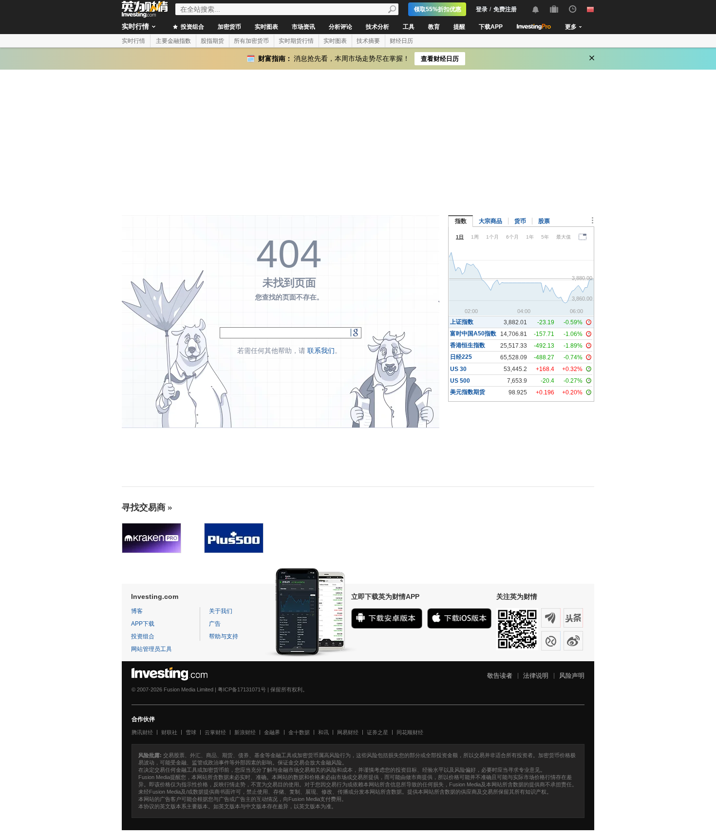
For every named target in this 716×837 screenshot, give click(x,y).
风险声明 (571, 675)
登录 (482, 9)
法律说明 (535, 675)
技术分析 (377, 26)
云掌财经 (215, 732)
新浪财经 (245, 732)
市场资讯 (303, 26)
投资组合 (191, 26)
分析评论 (340, 26)
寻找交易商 (144, 507)
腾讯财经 (142, 732)
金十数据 (299, 732)
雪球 (191, 732)
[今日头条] (573, 618)
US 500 (460, 380)
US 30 (458, 369)
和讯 (323, 732)
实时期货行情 (296, 40)
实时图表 (266, 26)
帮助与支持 (223, 636)
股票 (544, 221)
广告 (215, 623)
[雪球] (551, 641)
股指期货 (212, 40)
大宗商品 (490, 221)
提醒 (459, 26)
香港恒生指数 (467, 345)
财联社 (169, 732)
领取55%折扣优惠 (437, 9)
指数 (461, 221)
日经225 (461, 356)
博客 (137, 611)
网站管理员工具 (151, 649)
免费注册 (505, 9)
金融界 (272, 732)
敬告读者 (499, 675)
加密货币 (229, 26)
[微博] (573, 641)
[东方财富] (551, 618)
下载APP (491, 26)
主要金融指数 (173, 40)
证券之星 (377, 732)
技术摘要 (368, 40)
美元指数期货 (467, 392)
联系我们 (321, 350)
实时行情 (135, 26)
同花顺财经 (409, 732)
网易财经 (347, 732)
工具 (409, 26)
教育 (434, 26)
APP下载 (142, 623)
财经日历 (401, 40)
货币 (520, 221)
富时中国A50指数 (473, 333)
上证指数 (461, 321)
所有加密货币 (251, 40)
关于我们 (220, 611)
